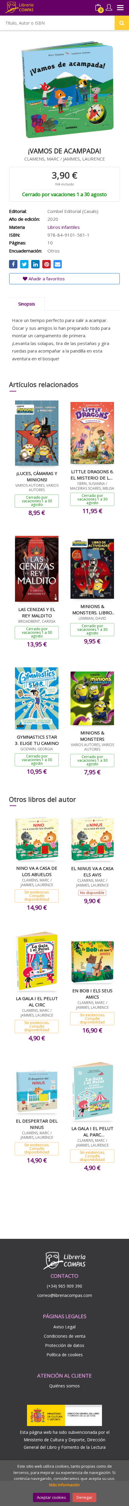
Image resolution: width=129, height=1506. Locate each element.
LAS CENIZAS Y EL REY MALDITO (36, 612)
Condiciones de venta (65, 1336)
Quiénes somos (64, 1386)
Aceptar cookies (51, 1497)
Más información (64, 1484)
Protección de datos (64, 1345)
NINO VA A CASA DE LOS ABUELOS (36, 871)
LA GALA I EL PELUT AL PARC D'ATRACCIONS (92, 1131)
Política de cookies (64, 1354)
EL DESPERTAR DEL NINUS (37, 1124)
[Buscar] (122, 23)
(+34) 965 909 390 (64, 1286)
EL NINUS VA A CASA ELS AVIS (92, 871)
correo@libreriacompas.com (64, 1295)
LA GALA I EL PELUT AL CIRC (37, 1001)
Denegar (84, 1497)
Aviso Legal (64, 1327)
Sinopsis (26, 304)
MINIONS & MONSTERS (92, 736)
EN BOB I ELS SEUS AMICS (92, 994)
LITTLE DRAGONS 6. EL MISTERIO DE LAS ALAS (92, 474)
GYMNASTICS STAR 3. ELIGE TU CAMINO (37, 740)
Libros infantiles (63, 227)
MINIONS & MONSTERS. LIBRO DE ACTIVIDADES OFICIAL (92, 609)
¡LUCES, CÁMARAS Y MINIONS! (36, 476)
